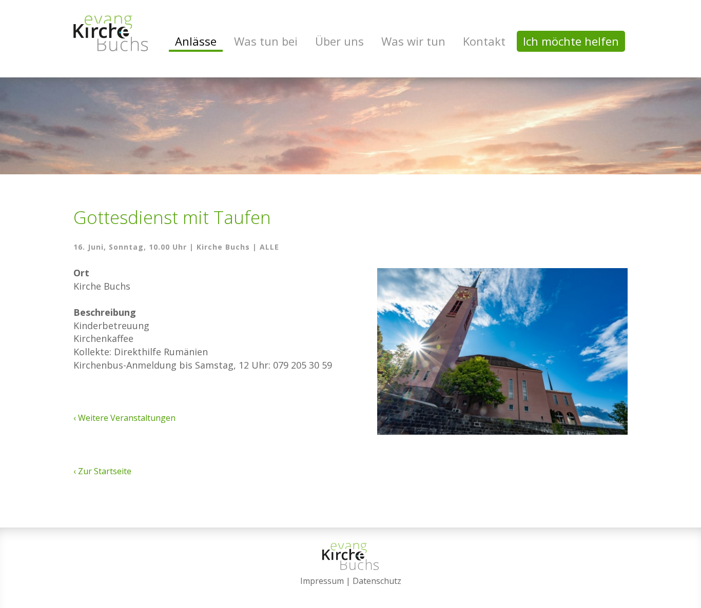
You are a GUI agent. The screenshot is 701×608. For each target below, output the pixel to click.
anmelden (351, 593)
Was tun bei (266, 41)
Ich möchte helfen (571, 41)
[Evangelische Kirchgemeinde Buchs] (110, 33)
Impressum (322, 580)
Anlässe (196, 41)
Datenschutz (377, 580)
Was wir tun (413, 41)
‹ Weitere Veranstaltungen (124, 417)
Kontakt (484, 41)
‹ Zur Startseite (102, 471)
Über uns (339, 41)
